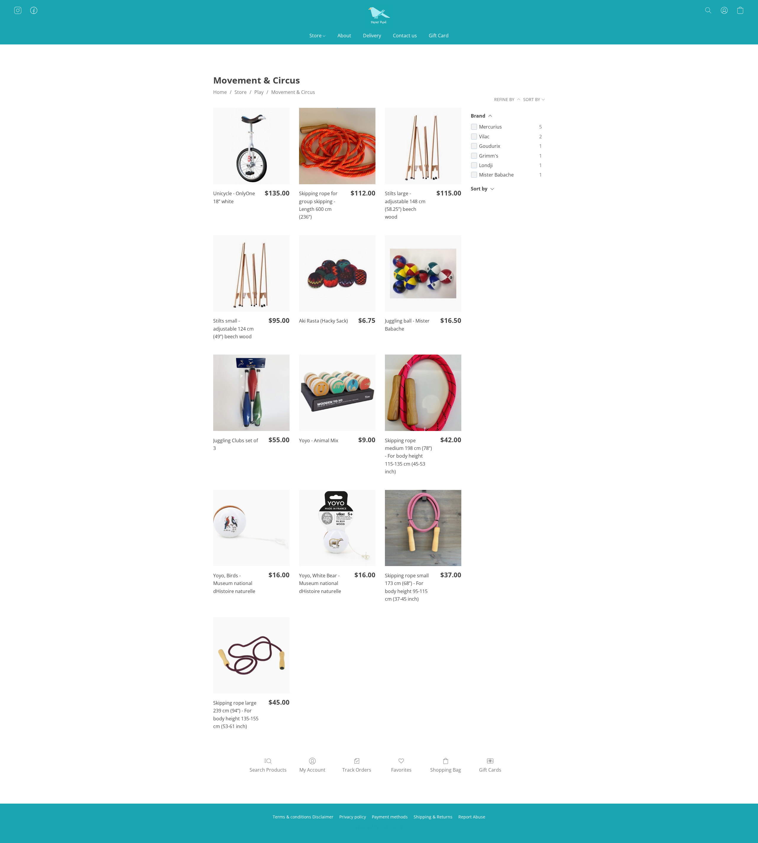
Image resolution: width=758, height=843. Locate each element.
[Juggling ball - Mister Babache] (423, 273)
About (344, 35)
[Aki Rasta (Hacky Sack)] (337, 273)
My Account (312, 770)
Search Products (268, 770)
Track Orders (356, 770)
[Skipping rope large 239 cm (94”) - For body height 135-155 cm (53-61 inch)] (251, 655)
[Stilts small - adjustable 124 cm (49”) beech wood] (251, 273)
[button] (379, 16)
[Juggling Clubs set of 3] (251, 393)
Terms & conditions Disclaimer (303, 817)
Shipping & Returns (433, 817)
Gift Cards (490, 770)
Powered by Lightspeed (379, 827)
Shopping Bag (445, 770)
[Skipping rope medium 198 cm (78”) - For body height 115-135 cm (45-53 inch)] (423, 393)
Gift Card (439, 35)
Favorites (401, 770)
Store (316, 35)
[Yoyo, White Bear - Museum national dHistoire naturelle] (337, 528)
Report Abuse (471, 817)
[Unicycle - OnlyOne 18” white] (251, 146)
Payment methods (390, 817)
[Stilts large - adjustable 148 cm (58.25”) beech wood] (423, 146)
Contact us (405, 35)
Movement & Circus (293, 92)
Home (220, 92)
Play (259, 92)
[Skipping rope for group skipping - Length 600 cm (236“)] (337, 146)
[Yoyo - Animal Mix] (337, 393)
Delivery (372, 35)
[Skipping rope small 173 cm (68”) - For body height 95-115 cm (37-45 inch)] (423, 528)
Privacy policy (352, 817)
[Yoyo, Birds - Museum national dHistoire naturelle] (251, 528)
